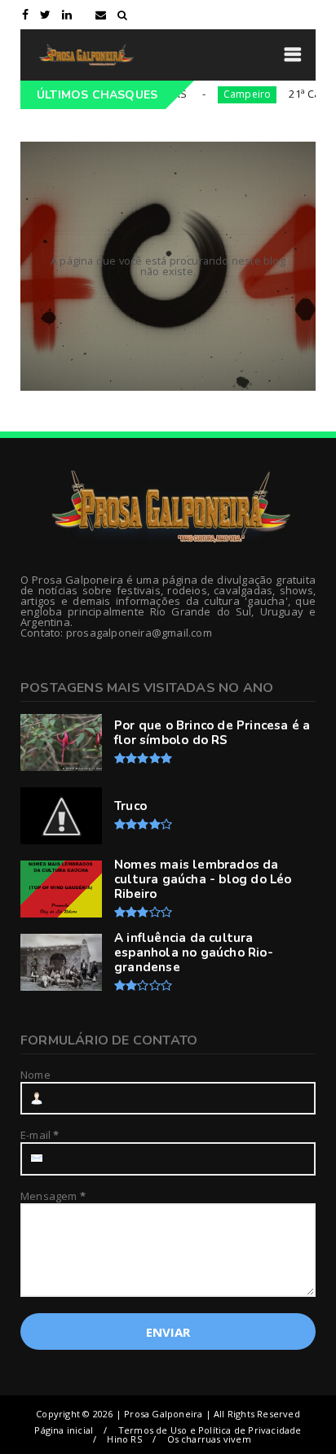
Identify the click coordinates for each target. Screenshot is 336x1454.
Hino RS (124, 1438)
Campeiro (218, 94)
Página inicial (63, 1430)
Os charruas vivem (209, 1438)
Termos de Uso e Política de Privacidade (210, 1430)
